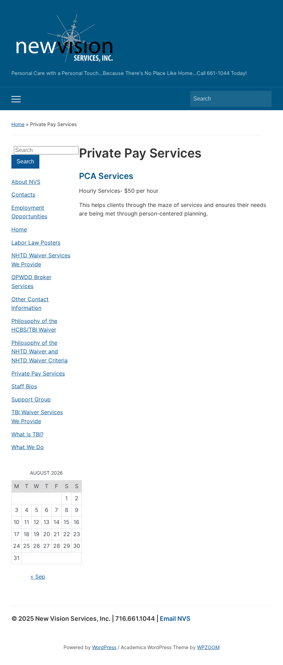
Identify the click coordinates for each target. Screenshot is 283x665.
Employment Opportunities (29, 212)
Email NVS (175, 618)
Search (263, 99)
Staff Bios (24, 386)
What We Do (27, 447)
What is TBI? (27, 434)
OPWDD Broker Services (31, 281)
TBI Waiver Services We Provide (37, 417)
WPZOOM (208, 647)
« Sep (37, 576)
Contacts (23, 194)
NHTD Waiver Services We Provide (40, 260)
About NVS (25, 181)
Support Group (31, 399)
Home (18, 124)
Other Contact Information (30, 304)
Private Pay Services (38, 373)
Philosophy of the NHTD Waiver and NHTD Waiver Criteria (39, 351)
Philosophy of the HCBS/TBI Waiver (34, 325)
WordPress (104, 647)
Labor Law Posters (35, 242)
